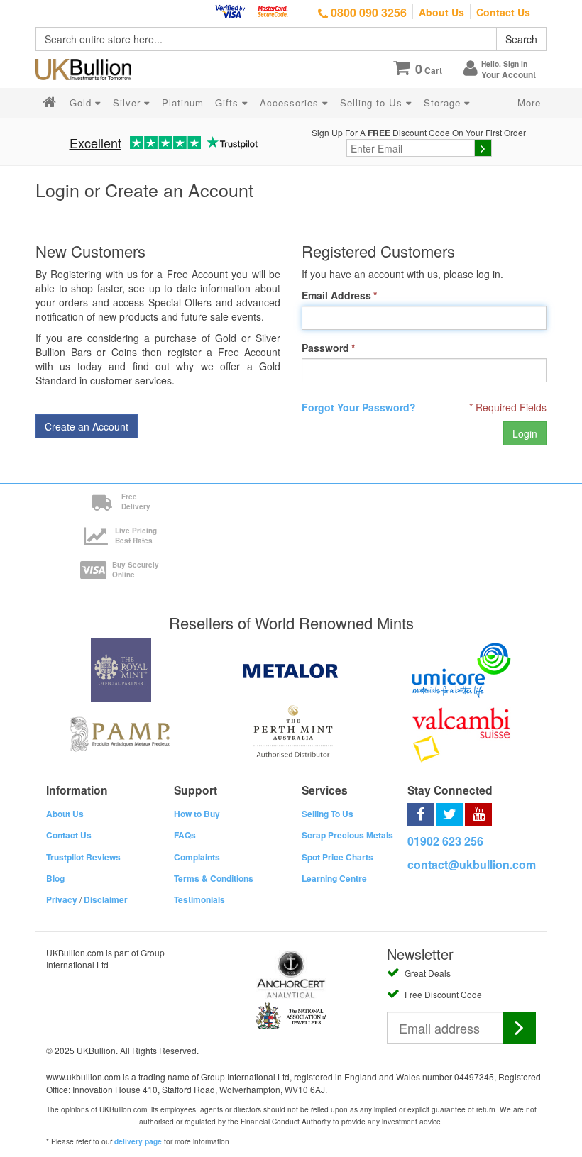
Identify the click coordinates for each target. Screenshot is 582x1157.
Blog (55, 878)
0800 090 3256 (367, 12)
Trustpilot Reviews (83, 857)
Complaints (197, 857)
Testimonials (199, 899)
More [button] (529, 102)
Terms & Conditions (213, 878)
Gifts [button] (228, 102)
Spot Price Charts (337, 857)
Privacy (61, 899)
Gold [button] (82, 102)
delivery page (138, 1141)
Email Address (336, 295)
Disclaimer (106, 899)
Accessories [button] (291, 102)
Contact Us (503, 12)
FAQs (185, 835)
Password (325, 348)
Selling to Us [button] (373, 102)
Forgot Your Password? (359, 407)
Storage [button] (444, 102)
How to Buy (197, 813)
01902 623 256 (445, 841)
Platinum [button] (183, 102)
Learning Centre (334, 878)
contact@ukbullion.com (471, 864)
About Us (441, 12)
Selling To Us (327, 813)
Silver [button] (128, 102)
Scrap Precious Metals (347, 835)
